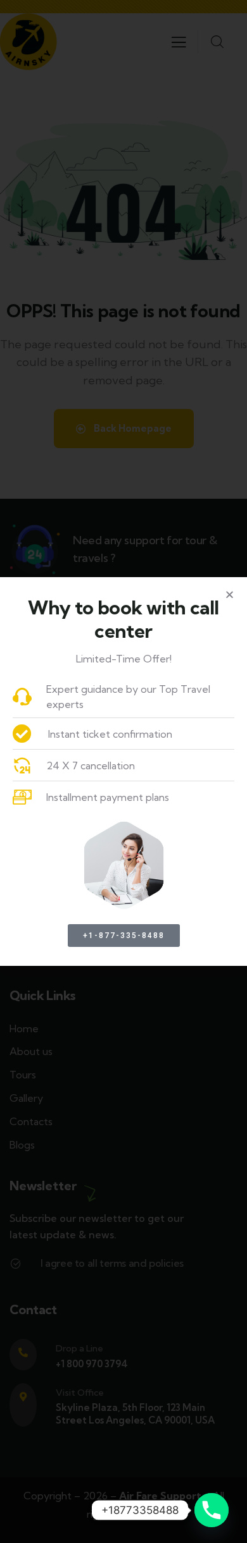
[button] (229, 594)
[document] (123, 771)
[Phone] (211, 1510)
